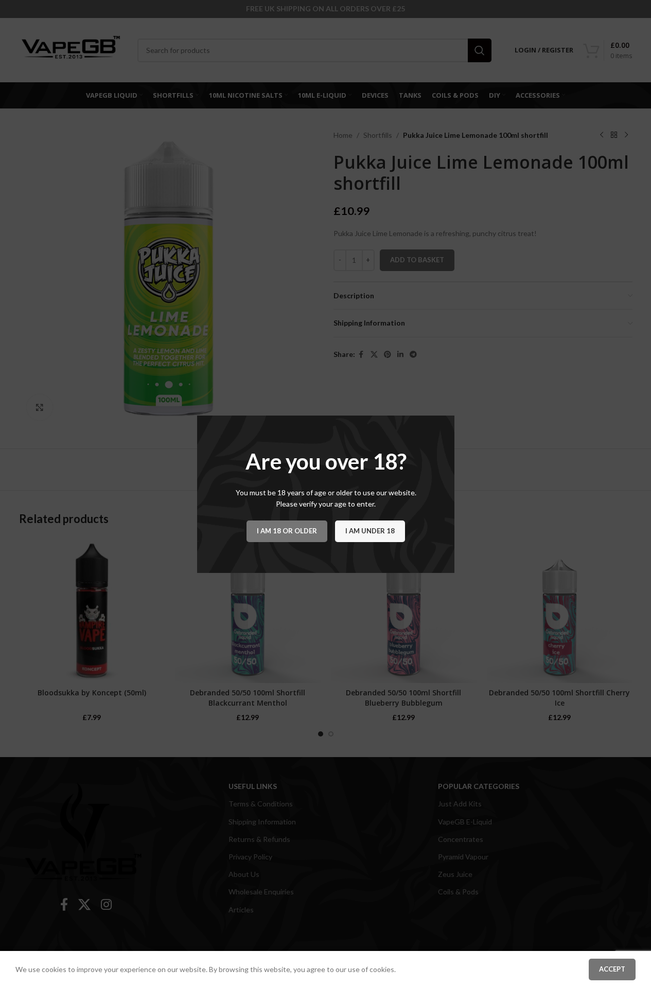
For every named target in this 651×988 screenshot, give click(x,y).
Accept (612, 969)
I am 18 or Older (287, 530)
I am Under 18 (370, 530)
